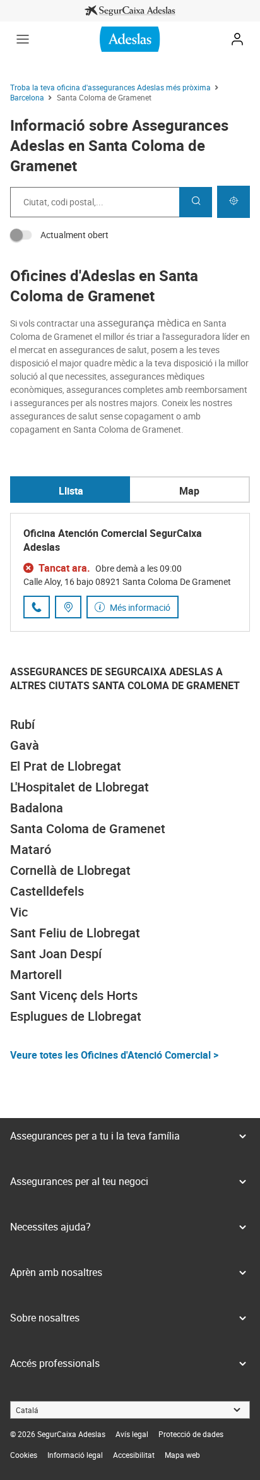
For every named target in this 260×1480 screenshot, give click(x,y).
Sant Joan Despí (56, 953)
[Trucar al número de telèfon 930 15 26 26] (36, 607)
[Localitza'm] (233, 202)
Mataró (30, 849)
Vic (19, 911)
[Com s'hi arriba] (68, 607)
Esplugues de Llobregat (75, 1016)
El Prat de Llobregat (65, 765)
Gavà (24, 745)
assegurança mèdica (143, 323)
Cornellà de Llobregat (70, 870)
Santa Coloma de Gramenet (87, 828)
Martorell (36, 974)
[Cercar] (195, 202)
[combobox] (94, 202)
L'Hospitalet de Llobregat (79, 786)
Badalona (36, 807)
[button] (22, 39)
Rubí (22, 724)
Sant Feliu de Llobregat (75, 932)
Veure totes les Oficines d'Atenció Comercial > (114, 1055)
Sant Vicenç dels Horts (74, 995)
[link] (130, 10)
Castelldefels (47, 890)
